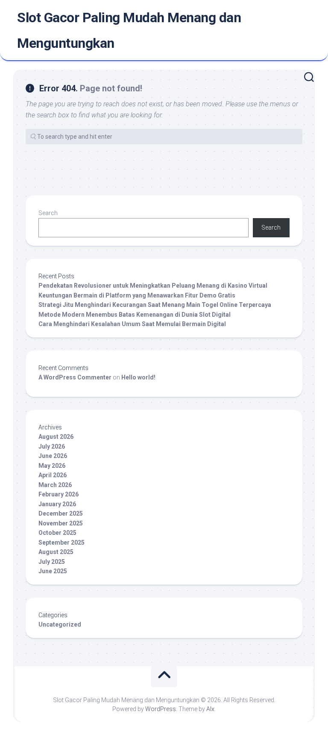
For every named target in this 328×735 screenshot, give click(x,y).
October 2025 (57, 532)
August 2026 (55, 436)
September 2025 (61, 542)
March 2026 (55, 484)
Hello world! (138, 377)
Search (48, 213)
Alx (210, 709)
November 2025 (60, 523)
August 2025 (55, 551)
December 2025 (60, 513)
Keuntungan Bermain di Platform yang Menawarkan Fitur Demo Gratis (136, 295)
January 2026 (57, 504)
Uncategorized (59, 624)
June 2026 (52, 455)
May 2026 (51, 465)
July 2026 (51, 446)
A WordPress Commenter (74, 377)
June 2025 (52, 571)
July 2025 (51, 561)
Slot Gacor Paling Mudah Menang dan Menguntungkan (129, 30)
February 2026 (58, 494)
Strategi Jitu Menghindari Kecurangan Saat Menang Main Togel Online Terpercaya (154, 304)
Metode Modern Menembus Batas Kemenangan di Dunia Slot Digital (134, 314)
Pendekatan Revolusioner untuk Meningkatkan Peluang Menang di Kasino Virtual (152, 285)
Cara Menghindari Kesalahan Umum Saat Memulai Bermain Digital (132, 324)
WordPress (160, 709)
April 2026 (52, 475)
